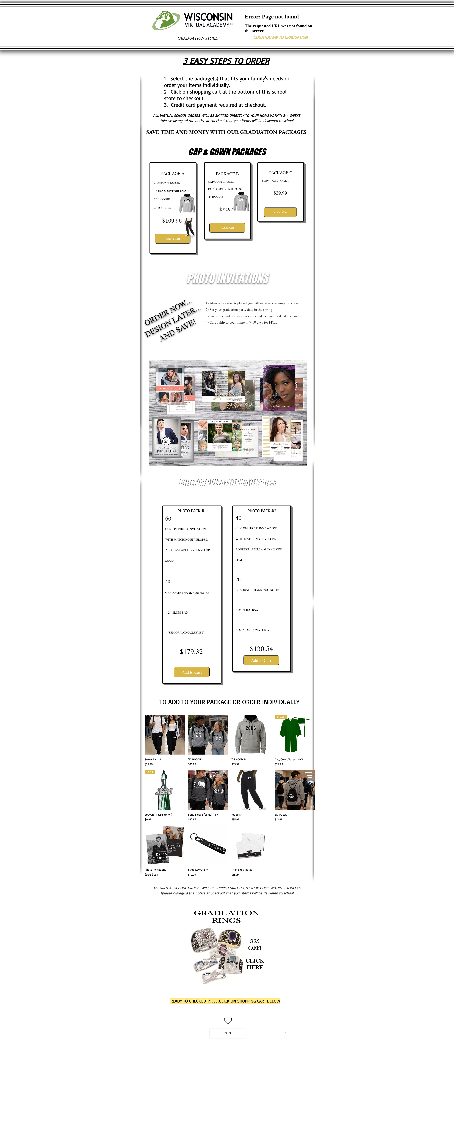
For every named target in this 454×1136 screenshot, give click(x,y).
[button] (164, 1042)
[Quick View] (165, 735)
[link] (287, 1032)
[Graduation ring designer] (226, 945)
